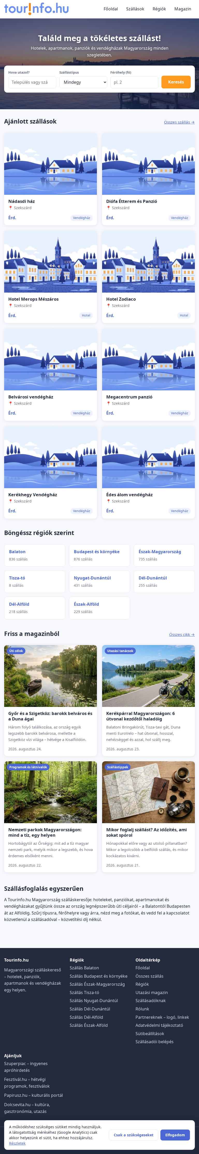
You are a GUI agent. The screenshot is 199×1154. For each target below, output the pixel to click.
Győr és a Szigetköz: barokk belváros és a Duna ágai (50, 716)
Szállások (135, 9)
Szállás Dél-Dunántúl (90, 1009)
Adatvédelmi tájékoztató (159, 1025)
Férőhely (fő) (120, 72)
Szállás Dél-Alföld (86, 1017)
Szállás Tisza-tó (84, 992)
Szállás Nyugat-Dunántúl (94, 1000)
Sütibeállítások (150, 1033)
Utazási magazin (152, 992)
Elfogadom (175, 1134)
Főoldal (111, 9)
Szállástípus (69, 72)
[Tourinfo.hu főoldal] (36, 9)
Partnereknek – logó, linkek (162, 1017)
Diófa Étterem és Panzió (131, 201)
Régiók (159, 9)
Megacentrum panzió (129, 397)
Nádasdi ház (21, 201)
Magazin (182, 9)
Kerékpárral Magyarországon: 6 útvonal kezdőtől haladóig (140, 716)
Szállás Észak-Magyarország (97, 984)
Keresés (176, 82)
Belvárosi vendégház (30, 397)
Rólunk (142, 1009)
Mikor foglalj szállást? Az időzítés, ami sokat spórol (146, 832)
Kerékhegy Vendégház (32, 495)
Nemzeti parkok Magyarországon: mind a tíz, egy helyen (45, 832)
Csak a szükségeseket (133, 1134)
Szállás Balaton (84, 968)
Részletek (17, 1143)
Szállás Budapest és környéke (98, 976)
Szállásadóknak (151, 1000)
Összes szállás (150, 976)
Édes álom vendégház (129, 495)
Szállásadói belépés (155, 1042)
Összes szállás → (179, 122)
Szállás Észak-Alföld (89, 1025)
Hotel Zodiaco (121, 299)
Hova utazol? (19, 72)
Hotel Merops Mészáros (33, 299)
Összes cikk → (182, 634)
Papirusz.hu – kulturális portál (33, 1095)
